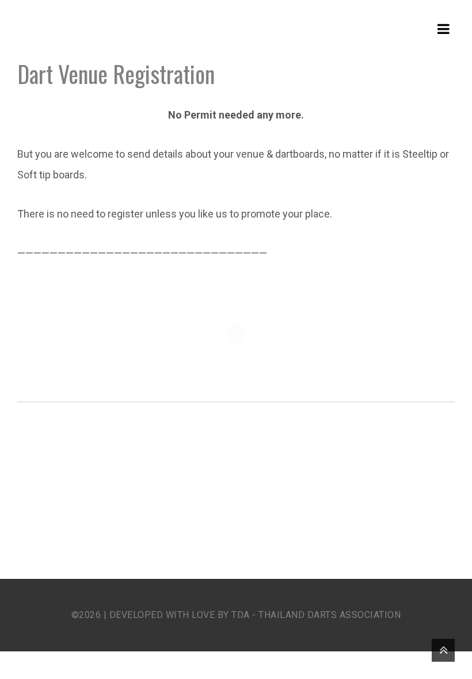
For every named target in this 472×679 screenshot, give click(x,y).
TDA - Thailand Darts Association (316, 614)
